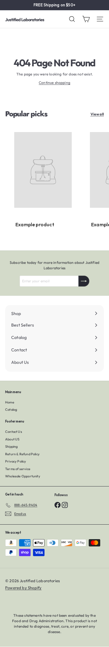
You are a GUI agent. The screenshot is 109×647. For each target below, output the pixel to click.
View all (97, 114)
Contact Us (13, 432)
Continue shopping (54, 82)
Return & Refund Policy (22, 454)
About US (12, 439)
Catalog (11, 409)
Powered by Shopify (23, 587)
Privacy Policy (15, 461)
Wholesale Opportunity (22, 476)
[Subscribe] (83, 281)
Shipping (11, 446)
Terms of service (17, 469)
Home (9, 402)
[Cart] (86, 19)
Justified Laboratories (24, 19)
